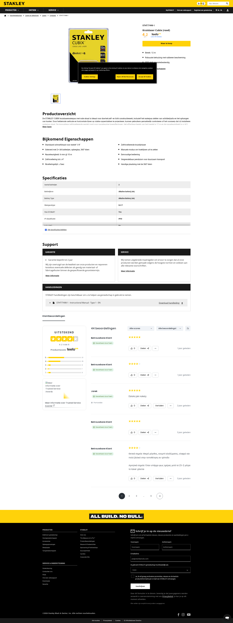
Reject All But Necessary (125, 77)
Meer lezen (47, 126)
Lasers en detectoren (32, 15)
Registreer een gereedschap (203, 10)
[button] (178, 614)
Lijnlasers (53, 15)
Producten (10, 10)
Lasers (44, 15)
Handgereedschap (16, 15)
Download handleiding (169, 303)
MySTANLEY (170, 10)
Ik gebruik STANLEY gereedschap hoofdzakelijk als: (150, 565)
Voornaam (135, 542)
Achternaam (166, 542)
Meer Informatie (128, 271)
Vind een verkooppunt (184, 10)
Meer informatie (52, 275)
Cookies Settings (89, 77)
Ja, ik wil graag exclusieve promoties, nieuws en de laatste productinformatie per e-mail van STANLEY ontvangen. (156, 577)
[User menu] (227, 10)
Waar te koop (166, 43)
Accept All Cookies (145, 77)
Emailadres (135, 554)
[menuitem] (12, 10)
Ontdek (32, 10)
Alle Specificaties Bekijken (57, 230)
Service (52, 10)
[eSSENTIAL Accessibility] (201, 3)
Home (5, 15)
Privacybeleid (167, 596)
